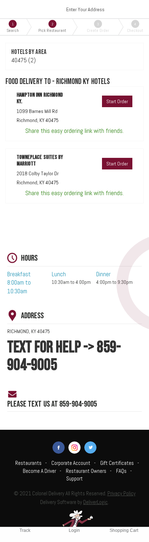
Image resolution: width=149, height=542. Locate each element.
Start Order (117, 101)
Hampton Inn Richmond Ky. (40, 98)
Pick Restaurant (52, 27)
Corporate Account (70, 462)
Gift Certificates (117, 462)
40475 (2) (23, 60)
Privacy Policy (121, 493)
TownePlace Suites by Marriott (40, 160)
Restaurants (28, 462)
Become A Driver (39, 470)
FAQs (121, 470)
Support (74, 478)
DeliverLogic (95, 502)
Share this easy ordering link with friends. (74, 131)
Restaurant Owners (86, 470)
